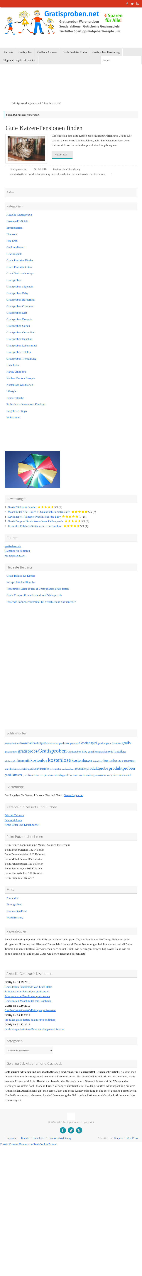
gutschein (93, 751)
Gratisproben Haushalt (19, 338)
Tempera (118, 1138)
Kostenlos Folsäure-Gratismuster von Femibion (35, 526)
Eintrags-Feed (14, 904)
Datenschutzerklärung (60, 1138)
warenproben (112, 775)
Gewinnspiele (14, 253)
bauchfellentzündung (39, 174)
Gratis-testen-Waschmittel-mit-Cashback (28, 1000)
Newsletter (39, 1138)
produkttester (13, 775)
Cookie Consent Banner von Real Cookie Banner (28, 1144)
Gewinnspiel (88, 743)
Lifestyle (11, 391)
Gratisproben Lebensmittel (21, 345)
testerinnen (77, 775)
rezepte (43, 775)
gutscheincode (105, 751)
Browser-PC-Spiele (17, 221)
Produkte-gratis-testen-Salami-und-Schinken (30, 1019)
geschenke (64, 743)
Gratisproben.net (18, 169)
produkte (80, 768)
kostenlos (38, 760)
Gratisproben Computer (20, 306)
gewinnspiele (104, 743)
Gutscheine (12, 365)
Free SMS (12, 240)
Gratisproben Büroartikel (20, 299)
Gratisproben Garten (18, 325)
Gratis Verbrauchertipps (20, 273)
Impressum (11, 1138)
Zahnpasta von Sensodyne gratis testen (27, 991)
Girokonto (116, 743)
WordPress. (132, 1138)
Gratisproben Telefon (18, 352)
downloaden (27, 743)
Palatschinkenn (13, 820)
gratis (126, 742)
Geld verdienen (15, 247)
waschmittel (125, 775)
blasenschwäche (12, 743)
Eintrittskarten (14, 227)
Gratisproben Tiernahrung (66, 169)
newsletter (22, 769)
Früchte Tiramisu (14, 815)
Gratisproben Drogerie (19, 319)
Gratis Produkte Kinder (19, 260)
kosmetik (23, 760)
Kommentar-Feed (16, 911)
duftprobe (42, 743)
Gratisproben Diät (16, 312)
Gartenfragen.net (73, 795)
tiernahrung (89, 775)
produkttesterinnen (31, 775)
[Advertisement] (47, 87)
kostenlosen (82, 760)
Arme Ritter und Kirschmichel (22, 824)
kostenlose (59, 760)
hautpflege (120, 751)
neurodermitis (11, 769)
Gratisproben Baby (17, 293)
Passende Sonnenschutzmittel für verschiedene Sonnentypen (41, 601)
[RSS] (137, 3)
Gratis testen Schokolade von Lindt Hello (28, 986)
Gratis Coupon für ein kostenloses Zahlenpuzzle (35, 521)
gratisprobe (28, 751)
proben (58, 769)
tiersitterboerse (97, 174)
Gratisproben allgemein (19, 286)
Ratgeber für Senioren (17, 550)
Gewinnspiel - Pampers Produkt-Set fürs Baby (34, 516)
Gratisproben (13, 280)
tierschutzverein (80, 174)
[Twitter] (132, 3)
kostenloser (98, 761)
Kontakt (25, 1138)
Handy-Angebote (16, 371)
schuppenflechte (65, 775)
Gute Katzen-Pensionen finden (44, 127)
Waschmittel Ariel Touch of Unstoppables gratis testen (39, 511)
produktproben (122, 768)
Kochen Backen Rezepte (20, 378)
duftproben (53, 743)
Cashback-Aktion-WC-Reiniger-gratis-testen (30, 1010)
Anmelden (12, 898)
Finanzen (11, 234)
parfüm (31, 769)
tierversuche (100, 775)
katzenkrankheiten (61, 174)
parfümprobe (42, 768)
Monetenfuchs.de (15, 555)
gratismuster (11, 751)
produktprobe (97, 768)
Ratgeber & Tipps (16, 411)
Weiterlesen (60, 154)
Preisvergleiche (15, 397)
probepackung (68, 769)
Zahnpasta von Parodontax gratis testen (27, 996)
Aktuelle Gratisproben (19, 214)
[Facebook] (127, 3)
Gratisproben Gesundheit (20, 332)
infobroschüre (11, 761)
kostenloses (112, 760)
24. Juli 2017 (40, 169)
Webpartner (13, 417)
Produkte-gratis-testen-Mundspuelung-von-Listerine (34, 1029)
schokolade (53, 775)
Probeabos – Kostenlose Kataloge (25, 404)
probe (52, 769)
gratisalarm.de (13, 546)
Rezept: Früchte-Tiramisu (21, 582)
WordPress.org (14, 917)
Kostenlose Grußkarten (19, 384)
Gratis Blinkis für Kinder (22, 507)
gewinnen (74, 743)
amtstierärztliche (18, 174)
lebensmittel (128, 760)
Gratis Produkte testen (19, 267)
